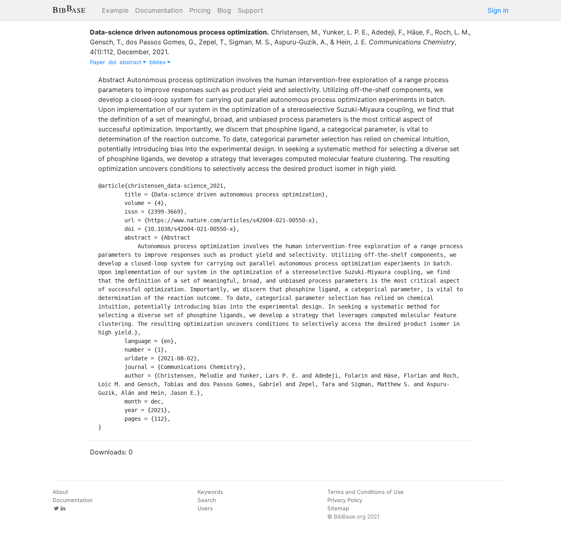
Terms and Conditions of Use (365, 492)
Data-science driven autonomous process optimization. (179, 32)
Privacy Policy (344, 500)
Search (207, 500)
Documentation (159, 10)
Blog (224, 10)
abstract (131, 62)
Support (250, 10)
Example (115, 10)
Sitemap (338, 508)
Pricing (200, 10)
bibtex (158, 62)
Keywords (210, 492)
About (60, 492)
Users (205, 508)
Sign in (497, 10)
